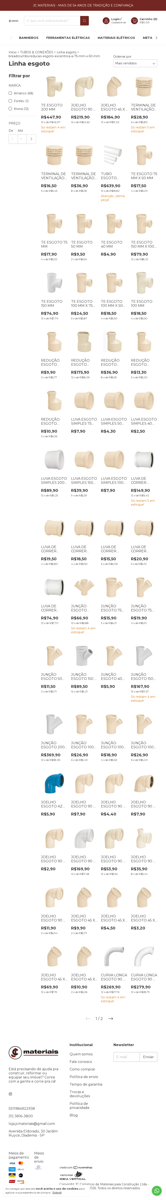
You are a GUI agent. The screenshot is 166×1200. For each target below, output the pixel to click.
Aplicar (31, 139)
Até (20, 131)
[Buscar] (84, 20)
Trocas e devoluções (80, 1094)
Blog (74, 1115)
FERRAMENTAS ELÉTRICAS (68, 38)
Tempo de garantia (86, 1084)
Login (115, 19)
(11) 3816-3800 (21, 1116)
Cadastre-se (118, 22)
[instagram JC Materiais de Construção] (10, 1094)
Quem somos (81, 1054)
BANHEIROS (28, 38)
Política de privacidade (79, 1106)
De (11, 131)
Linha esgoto (67, 52)
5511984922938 (22, 1109)
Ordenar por (122, 57)
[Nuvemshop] (76, 1168)
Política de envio (84, 1077)
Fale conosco (81, 1062)
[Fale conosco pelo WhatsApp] (157, 1191)
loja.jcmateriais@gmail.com (32, 1124)
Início (13, 52)
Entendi (57, 1192)
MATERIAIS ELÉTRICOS (116, 38)
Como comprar (82, 1069)
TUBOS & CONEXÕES (36, 52)
